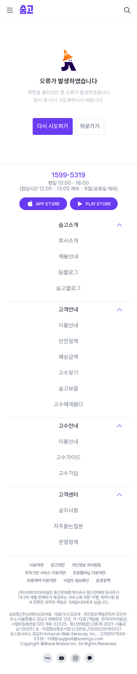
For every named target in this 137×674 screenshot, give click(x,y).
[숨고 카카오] (89, 658)
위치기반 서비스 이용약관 (45, 572)
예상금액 (68, 357)
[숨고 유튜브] (61, 658)
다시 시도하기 (52, 126)
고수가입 (68, 473)
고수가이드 (68, 457)
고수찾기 (68, 372)
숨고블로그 (68, 288)
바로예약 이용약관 (41, 580)
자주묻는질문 (68, 526)
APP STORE (48, 204)
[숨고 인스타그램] (75, 658)
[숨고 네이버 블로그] (47, 658)
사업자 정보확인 (76, 580)
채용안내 (68, 256)
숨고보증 (68, 388)
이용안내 (68, 325)
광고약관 (58, 565)
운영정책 (68, 542)
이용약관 (37, 565)
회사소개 (68, 240)
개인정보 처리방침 (86, 565)
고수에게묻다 (68, 404)
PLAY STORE (98, 204)
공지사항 (68, 510)
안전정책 (68, 341)
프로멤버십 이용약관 (89, 572)
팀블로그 (68, 272)
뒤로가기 (90, 126)
